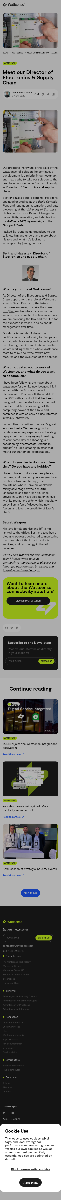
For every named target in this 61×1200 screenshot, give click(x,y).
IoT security (8, 1048)
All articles (30, 893)
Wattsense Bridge (12, 966)
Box (5, 311)
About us (7, 1087)
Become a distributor (13, 1065)
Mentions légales (10, 1107)
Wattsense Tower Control (16, 974)
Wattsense (17, 53)
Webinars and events (13, 1035)
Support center (10, 1039)
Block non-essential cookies (30, 1169)
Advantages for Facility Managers (20, 1000)
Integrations (9, 979)
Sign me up (43, 938)
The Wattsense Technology (17, 962)
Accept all (30, 1182)
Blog (5, 53)
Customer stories (11, 1027)
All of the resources (13, 1022)
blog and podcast (14, 536)
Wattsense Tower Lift (14, 970)
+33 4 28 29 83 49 (13, 950)
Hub (11, 311)
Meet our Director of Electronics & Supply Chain (43, 53)
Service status (10, 1052)
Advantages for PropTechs (16, 1005)
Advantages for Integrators (17, 1009)
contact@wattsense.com (18, 945)
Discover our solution (28, 601)
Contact (7, 1091)
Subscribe (46, 661)
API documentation (12, 1044)
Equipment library (11, 983)
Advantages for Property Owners (20, 996)
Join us (6, 1083)
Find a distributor (11, 1070)
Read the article (12, 754)
